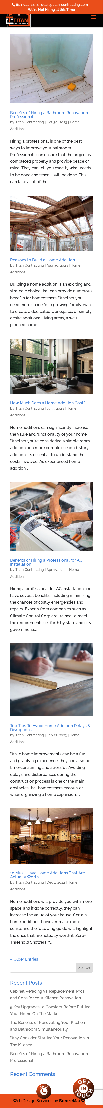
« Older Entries (24, 959)
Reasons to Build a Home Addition (42, 260)
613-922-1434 (27, 5)
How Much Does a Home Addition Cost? (48, 403)
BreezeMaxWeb (74, 1100)
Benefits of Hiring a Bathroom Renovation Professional (49, 114)
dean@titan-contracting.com (64, 5)
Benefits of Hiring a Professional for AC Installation (46, 562)
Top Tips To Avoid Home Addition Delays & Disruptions (50, 727)
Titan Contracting (30, 122)
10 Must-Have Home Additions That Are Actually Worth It (47, 875)
